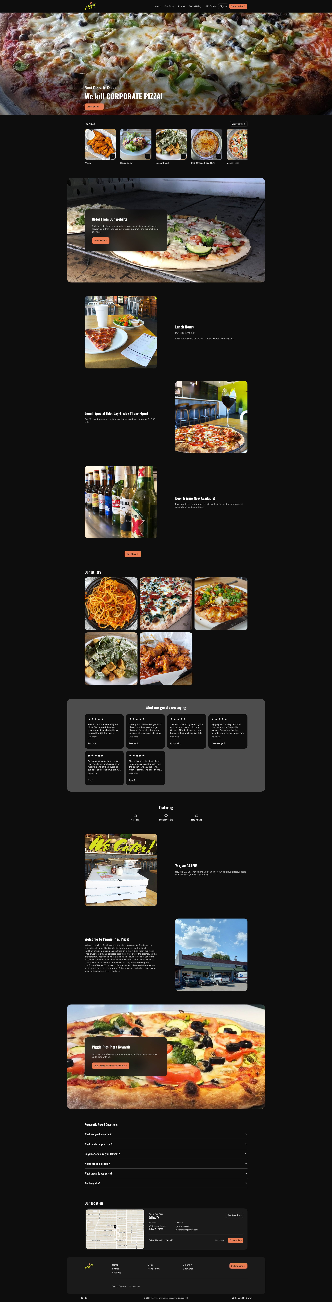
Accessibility (134, 1286)
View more (92, 737)
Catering (116, 1272)
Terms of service (119, 1286)
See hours (219, 1240)
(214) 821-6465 (183, 1226)
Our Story (169, 6)
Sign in (223, 6)
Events (181, 6)
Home (115, 1264)
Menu (157, 6)
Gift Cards (210, 6)
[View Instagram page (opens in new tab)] (86, 1298)
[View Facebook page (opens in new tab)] (82, 1298)
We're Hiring (195, 6)
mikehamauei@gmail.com (187, 1230)
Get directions (235, 1215)
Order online (235, 1240)
